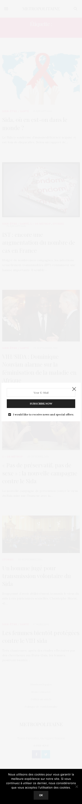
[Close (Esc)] (74, 389)
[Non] (76, 786)
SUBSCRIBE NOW (41, 403)
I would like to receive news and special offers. (43, 414)
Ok (41, 795)
